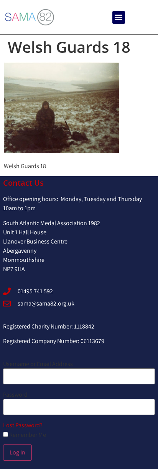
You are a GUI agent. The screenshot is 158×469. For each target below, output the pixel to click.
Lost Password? (23, 425)
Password (15, 395)
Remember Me (27, 435)
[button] (118, 17)
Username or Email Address (38, 364)
